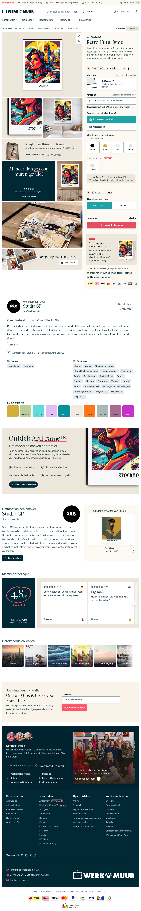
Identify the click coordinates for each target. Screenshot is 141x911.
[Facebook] (26, 855)
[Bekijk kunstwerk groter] (79, 35)
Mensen (90, 381)
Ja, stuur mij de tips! (74, 708)
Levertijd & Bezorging (52, 778)
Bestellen (46, 774)
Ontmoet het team (85, 778)
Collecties (27, 19)
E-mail (61, 765)
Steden (77, 366)
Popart (120, 376)
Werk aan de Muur (117, 796)
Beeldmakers (46, 19)
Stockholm (126, 371)
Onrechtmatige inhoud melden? (80, 891)
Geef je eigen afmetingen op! (111, 107)
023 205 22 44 (46, 765)
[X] (30, 855)
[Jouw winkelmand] (136, 11)
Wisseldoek (99, 126)
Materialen (65, 19)
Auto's (77, 376)
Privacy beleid (101, 891)
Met (126, 205)
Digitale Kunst (106, 376)
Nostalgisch (14, 366)
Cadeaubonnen (49, 782)
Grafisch (78, 381)
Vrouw (77, 386)
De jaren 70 (79, 396)
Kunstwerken (8, 19)
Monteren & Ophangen (21, 782)
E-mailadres (68, 694)
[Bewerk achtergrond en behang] (79, 41)
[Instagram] (17, 855)
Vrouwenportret (91, 386)
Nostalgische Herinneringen (116, 386)
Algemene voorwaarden (44, 891)
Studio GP (96, 37)
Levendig (28, 366)
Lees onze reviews (29, 196)
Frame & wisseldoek (103, 119)
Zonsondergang (109, 371)
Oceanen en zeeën (104, 366)
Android (57, 154)
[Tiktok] (34, 855)
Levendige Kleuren (83, 391)
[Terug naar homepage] (18, 11)
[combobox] (59, 11)
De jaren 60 (117, 391)
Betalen (14, 778)
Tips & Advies (84, 19)
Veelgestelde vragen (20, 774)
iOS (47, 154)
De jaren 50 (101, 391)
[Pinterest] (22, 855)
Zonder (101, 205)
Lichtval (126, 381)
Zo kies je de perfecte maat (124, 95)
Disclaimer (60, 891)
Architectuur (90, 376)
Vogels (88, 366)
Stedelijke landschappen (86, 371)
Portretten (102, 381)
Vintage (115, 381)
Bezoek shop (124, 304)
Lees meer (125, 308)
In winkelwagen (114, 225)
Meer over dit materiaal (126, 75)
